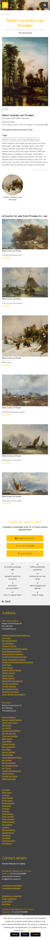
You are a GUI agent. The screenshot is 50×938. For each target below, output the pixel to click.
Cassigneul (6, 806)
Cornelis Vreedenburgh (11, 771)
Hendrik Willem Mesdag (11, 670)
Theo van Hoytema (10, 736)
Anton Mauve (7, 667)
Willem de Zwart (9, 779)
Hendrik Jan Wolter (9, 776)
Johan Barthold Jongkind (12, 651)
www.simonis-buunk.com (12, 914)
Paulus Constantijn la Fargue (13, 659)
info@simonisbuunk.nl (26, 538)
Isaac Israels (7, 739)
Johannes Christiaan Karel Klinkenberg (17, 662)
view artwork (6, 258)
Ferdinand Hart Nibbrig (11, 731)
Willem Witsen (8, 773)
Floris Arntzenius (9, 717)
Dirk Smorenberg (9, 763)
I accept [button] (35, 934)
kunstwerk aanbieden (12, 888)
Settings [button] (15, 934)
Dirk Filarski (6, 725)
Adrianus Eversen (9, 646)
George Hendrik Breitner (12, 720)
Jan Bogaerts (7, 800)
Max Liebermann (8, 747)
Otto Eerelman (8, 643)
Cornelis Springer (9, 686)
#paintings (34, 139)
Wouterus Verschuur (10, 692)
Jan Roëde (6, 838)
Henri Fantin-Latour (10, 722)
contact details (25, 553)
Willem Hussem (8, 822)
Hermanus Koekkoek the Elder (14, 657)
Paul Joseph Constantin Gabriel (14, 649)
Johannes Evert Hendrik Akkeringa (16, 635)
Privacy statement (9, 899)
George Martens (8, 752)
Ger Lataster (7, 825)
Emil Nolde (6, 835)
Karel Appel (7, 792)
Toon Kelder (7, 741)
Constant (5, 808)
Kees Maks (6, 749)
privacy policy (30, 930)
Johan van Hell (8, 816)
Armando (5, 795)
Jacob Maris (6, 665)
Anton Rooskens (8, 841)
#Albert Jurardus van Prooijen (15, 139)
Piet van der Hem (9, 733)
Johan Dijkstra (7, 814)
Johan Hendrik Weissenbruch (14, 694)
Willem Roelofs (8, 678)
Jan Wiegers (7, 843)
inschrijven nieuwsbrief (12, 885)
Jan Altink (6, 790)
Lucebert (5, 827)
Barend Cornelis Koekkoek (12, 654)
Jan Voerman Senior (10, 765)
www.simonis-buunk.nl (11, 876)
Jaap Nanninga (8, 833)
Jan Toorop (6, 768)
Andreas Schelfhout (10, 684)
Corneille (5, 811)
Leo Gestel (6, 728)
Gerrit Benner (7, 798)
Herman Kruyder (8, 744)
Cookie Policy (7, 901)
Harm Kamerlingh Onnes (12, 757)
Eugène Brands (8, 803)
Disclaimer (6, 904)
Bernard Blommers (9, 641)
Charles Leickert (8, 673)
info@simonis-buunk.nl (11, 879)
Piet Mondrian (7, 755)
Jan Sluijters (7, 760)
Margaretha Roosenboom (12, 681)
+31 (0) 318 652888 (25, 546)
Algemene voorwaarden (12, 896)
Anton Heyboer (8, 819)
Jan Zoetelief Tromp (10, 689)
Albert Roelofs (8, 675)
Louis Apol (6, 638)
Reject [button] (25, 934)
